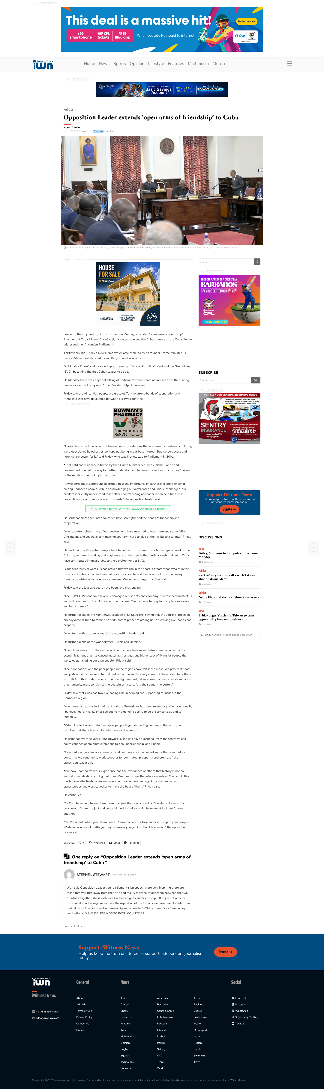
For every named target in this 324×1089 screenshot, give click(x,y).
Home (89, 63)
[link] (42, 64)
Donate (227, 509)
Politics (69, 109)
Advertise (81, 1004)
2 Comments (207, 562)
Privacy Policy (84, 1017)
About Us (82, 998)
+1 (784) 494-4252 (47, 1011)
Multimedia (198, 63)
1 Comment (207, 584)
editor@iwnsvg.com (47, 1018)
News (104, 63)
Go (255, 379)
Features (176, 63)
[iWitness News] (41, 981)
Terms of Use (84, 1011)
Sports (119, 63)
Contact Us (82, 1023)
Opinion (137, 63)
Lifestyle (156, 63)
